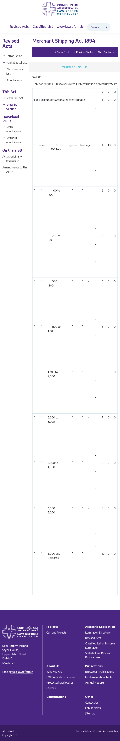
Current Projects (56, 632)
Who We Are (54, 671)
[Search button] (107, 27)
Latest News (93, 708)
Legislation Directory (98, 632)
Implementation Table (98, 677)
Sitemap (90, 713)
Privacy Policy (83, 731)
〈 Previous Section (83, 52)
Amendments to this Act (15, 169)
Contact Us (92, 702)
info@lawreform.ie (21, 671)
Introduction (14, 56)
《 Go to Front (61, 52)
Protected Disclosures (59, 682)
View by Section (11, 107)
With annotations (13, 129)
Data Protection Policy (105, 731)
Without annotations (13, 140)
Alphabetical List (16, 62)
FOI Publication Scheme (60, 677)
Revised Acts (93, 638)
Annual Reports (95, 682)
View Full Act (14, 98)
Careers (51, 688)
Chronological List (15, 71)
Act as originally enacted (12, 158)
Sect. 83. (37, 77)
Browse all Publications (99, 671)
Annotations (14, 80)
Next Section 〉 (106, 52)
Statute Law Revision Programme (98, 655)
